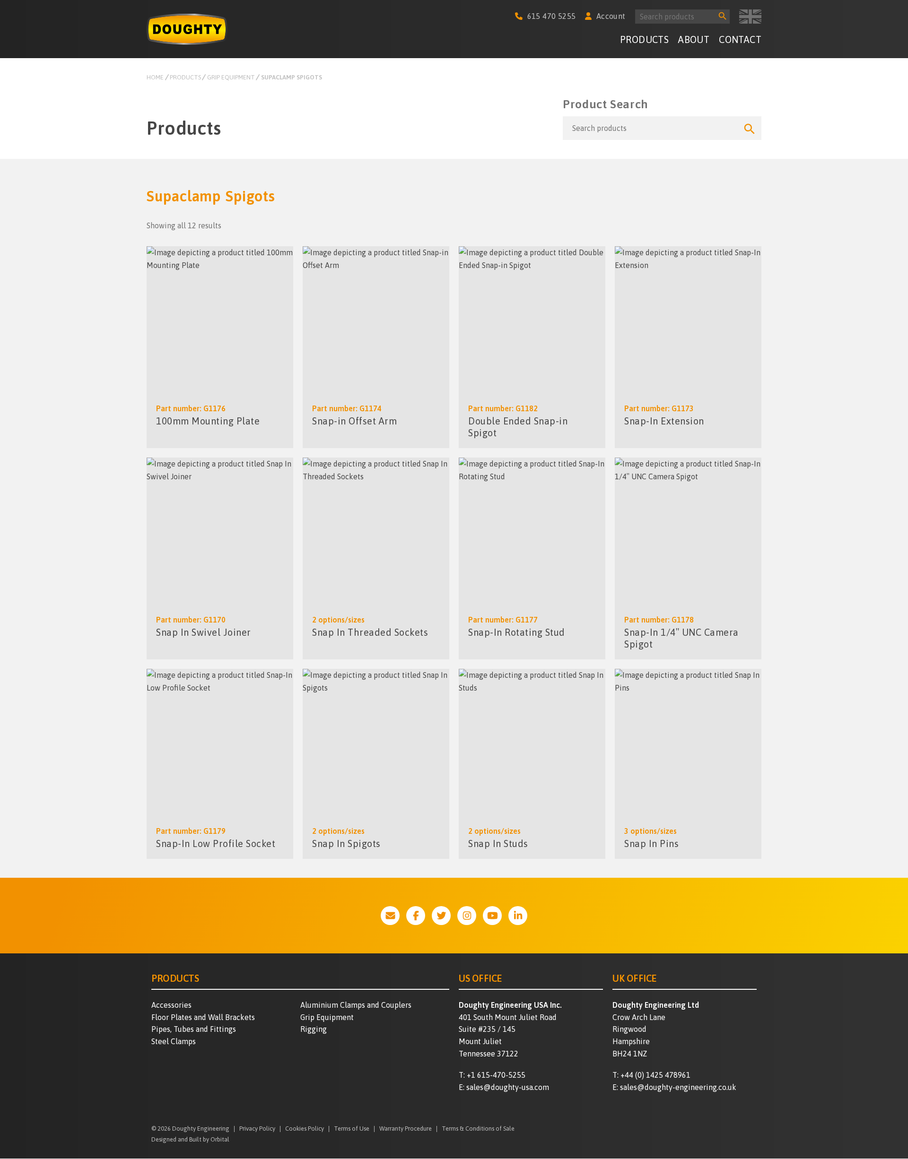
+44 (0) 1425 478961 (655, 1075)
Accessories (171, 1005)
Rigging (313, 1029)
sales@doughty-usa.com (507, 1087)
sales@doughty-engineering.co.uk (678, 1087)
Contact (740, 39)
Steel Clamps (173, 1041)
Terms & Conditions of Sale (478, 1129)
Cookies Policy (304, 1129)
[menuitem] (644, 41)
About (693, 39)
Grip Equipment (327, 1017)
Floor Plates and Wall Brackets (203, 1017)
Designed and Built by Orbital (190, 1139)
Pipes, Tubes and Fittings (193, 1029)
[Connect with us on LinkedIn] (518, 915)
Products (644, 39)
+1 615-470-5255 (496, 1075)
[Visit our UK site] (750, 16)
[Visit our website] (390, 915)
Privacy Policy (257, 1129)
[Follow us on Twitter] (441, 915)
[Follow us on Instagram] (467, 915)
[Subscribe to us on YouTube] (492, 915)
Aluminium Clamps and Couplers (355, 1005)
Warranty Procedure (405, 1129)
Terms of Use (351, 1129)
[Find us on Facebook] (416, 915)
